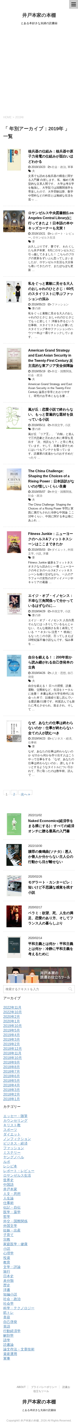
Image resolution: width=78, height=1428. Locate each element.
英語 (6, 1326)
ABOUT (21, 1387)
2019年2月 (11, 1044)
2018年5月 (11, 1081)
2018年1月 (11, 1099)
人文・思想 (59, 673)
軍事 (70, 167)
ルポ (6, 1162)
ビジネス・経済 (62, 738)
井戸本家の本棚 (39, 15)
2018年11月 (12, 1053)
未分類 (8, 1280)
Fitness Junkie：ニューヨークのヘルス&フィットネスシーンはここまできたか (50, 539)
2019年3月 (11, 1039)
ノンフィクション (17, 1139)
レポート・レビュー (18, 1171)
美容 (6, 1317)
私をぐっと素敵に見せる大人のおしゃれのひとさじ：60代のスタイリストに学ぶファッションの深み (51, 291)
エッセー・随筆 (15, 1116)
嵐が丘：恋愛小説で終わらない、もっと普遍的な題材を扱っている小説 (50, 414)
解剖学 (8, 1335)
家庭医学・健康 (15, 1244)
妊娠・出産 (12, 1230)
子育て (8, 1235)
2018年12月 (12, 1049)
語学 (6, 1340)
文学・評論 (12, 1267)
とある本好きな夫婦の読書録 (39, 1410)
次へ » (25, 793)
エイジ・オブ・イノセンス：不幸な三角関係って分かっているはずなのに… (50, 601)
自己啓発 (10, 1322)
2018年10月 (12, 1058)
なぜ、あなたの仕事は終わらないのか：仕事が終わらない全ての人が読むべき (50, 728)
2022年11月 (12, 1007)
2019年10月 (12, 1026)
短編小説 (10, 1294)
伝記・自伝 (12, 1207)
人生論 (8, 1198)
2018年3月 (11, 1090)
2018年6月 (11, 1076)
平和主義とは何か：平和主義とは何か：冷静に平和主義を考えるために (50, 949)
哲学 (6, 1216)
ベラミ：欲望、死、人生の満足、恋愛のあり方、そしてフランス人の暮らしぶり (50, 918)
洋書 (46, 553)
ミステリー (12, 1152)
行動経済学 (12, 1331)
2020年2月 (11, 1017)
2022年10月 (12, 1012)
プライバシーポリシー (44, 1387)
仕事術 (32, 742)
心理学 (8, 1253)
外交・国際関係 (62, 371)
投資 (6, 1258)
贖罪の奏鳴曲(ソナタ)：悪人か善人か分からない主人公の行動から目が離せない (50, 857)
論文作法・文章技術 (18, 1349)
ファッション (60, 304)
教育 (6, 1262)
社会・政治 (59, 167)
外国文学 (57, 425)
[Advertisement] (39, 69)
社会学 (8, 1303)
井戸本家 (10, 1189)
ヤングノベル (13, 1157)
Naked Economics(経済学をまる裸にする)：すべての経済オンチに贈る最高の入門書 (51, 826)
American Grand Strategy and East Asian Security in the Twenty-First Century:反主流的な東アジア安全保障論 (50, 358)
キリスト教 (12, 1125)
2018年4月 (11, 1085)
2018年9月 (11, 1062)
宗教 (6, 1239)
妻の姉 (36, 308)
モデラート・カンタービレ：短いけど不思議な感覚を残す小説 (50, 887)
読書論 (8, 1345)
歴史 (6, 1285)
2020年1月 (11, 1021)
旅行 (6, 1271)
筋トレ (8, 1313)
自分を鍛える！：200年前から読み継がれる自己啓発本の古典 (50, 662)
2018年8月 (11, 1067)
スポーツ (10, 1130)
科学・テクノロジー (18, 1308)
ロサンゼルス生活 (44, 237)
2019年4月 (11, 1035)
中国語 (8, 1184)
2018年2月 (11, 1094)
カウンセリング (15, 1120)
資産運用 (10, 1354)
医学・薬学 (12, 1212)
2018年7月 (11, 1071)
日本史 (8, 1276)
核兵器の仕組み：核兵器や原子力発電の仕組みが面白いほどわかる (50, 156)
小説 (67, 425)
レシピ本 (10, 1166)
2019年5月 (11, 1030)
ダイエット (59, 549)
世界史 (8, 1180)
